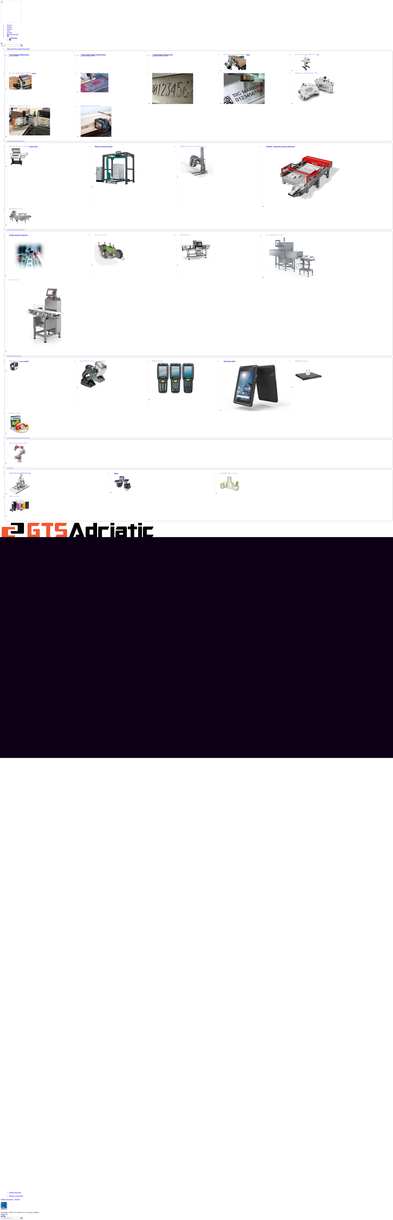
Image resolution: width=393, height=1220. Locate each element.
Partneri (9, 27)
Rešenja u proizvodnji (16, 1196)
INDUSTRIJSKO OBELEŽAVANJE (18, 49)
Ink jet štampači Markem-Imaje (19, 55)
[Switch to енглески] (13, 38)
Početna (9, 25)
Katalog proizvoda (15, 1192)
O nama (9, 29)
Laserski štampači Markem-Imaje (162, 55)
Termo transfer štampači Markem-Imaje (93, 55)
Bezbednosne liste (13, 34)
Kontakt (9, 32)
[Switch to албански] (10, 40)
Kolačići (17, 1199)
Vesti (8, 30)
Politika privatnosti (7, 1199)
